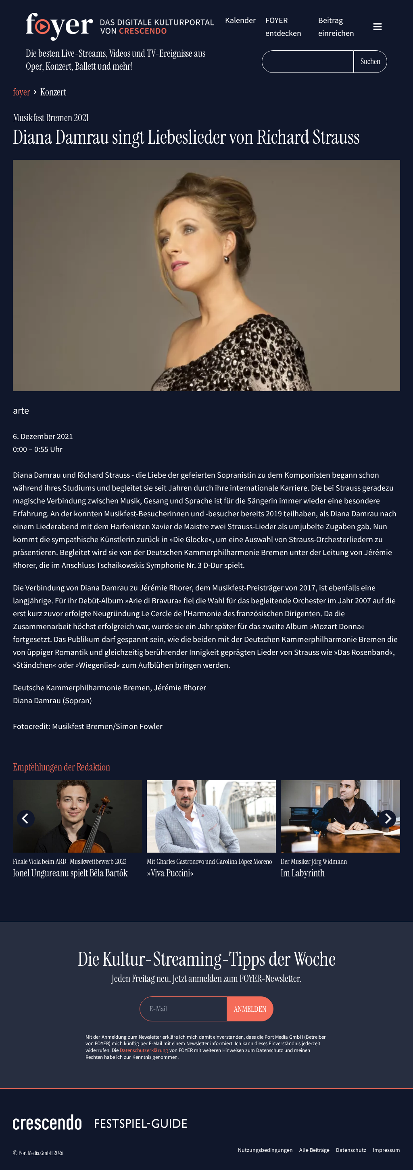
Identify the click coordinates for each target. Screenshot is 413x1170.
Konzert (53, 92)
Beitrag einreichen (336, 26)
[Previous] (26, 819)
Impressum (386, 1149)
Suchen (370, 61)
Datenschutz (351, 1149)
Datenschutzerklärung (144, 1050)
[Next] (387, 819)
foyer (21, 92)
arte (21, 410)
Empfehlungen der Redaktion (61, 767)
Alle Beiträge (314, 1149)
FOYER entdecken (283, 26)
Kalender (240, 20)
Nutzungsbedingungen (265, 1149)
